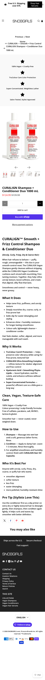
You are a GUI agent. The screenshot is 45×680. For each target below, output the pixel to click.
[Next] (29, 167)
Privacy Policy (8, 581)
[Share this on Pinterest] (16, 520)
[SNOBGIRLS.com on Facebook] (6, 562)
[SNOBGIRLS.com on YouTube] (21, 562)
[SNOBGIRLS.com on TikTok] (18, 562)
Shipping (6, 578)
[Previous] (16, 167)
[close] (42, 4)
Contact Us (6, 573)
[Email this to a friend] (22, 520)
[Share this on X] (4, 520)
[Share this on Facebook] (10, 520)
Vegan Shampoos (9, 600)
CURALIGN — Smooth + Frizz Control (24, 43)
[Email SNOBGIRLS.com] (3, 562)
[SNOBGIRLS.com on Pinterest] (15, 562)
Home (22, 42)
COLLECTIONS (8, 598)
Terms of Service (9, 584)
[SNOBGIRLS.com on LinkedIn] (12, 562)
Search (5, 589)
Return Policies (8, 586)
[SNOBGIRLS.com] (22, 21)
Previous (19, 36)
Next (27, 36)
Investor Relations (9, 576)
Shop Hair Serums (34, 4)
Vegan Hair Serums (10, 606)
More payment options (22, 224)
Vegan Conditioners (10, 603)
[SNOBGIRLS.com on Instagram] (9, 562)
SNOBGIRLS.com (14, 631)
